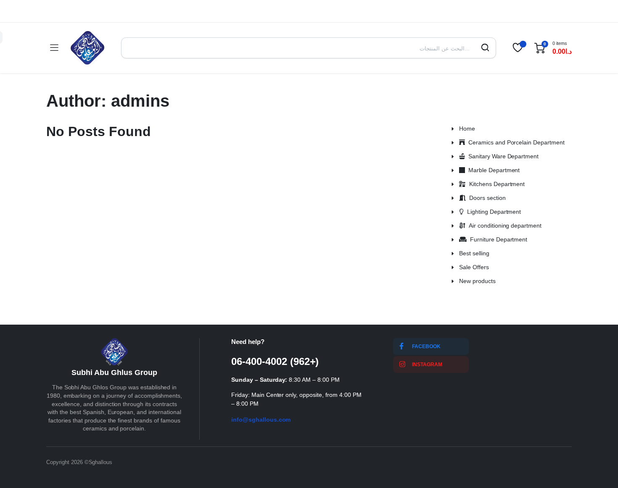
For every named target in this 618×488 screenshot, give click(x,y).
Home (467, 128)
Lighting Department (492, 211)
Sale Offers (474, 267)
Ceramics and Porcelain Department (515, 142)
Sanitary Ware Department (502, 156)
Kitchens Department (495, 184)
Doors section (486, 197)
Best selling (474, 253)
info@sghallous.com (261, 419)
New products (477, 281)
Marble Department (492, 170)
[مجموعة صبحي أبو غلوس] (87, 48)
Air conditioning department (503, 225)
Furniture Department (497, 239)
